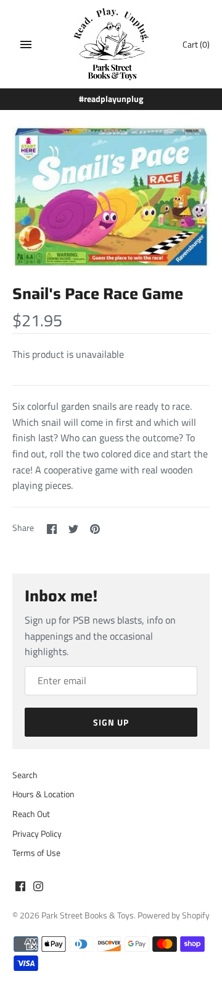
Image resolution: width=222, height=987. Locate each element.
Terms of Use (36, 853)
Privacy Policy (37, 834)
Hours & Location (43, 794)
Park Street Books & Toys (87, 915)
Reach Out (31, 814)
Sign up (111, 722)
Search (25, 775)
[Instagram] (38, 888)
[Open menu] (25, 44)
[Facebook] (20, 888)
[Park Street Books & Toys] (111, 44)
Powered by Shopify (174, 915)
